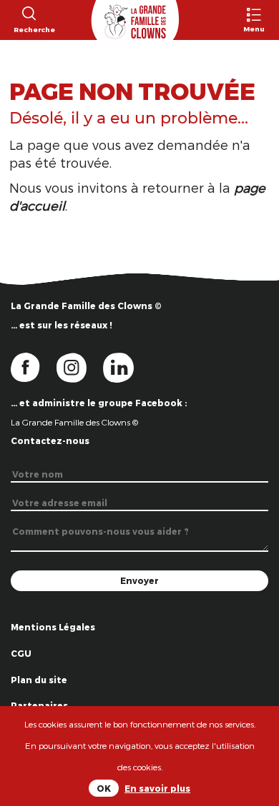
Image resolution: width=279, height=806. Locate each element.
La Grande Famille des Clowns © (74, 422)
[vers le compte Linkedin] (125, 366)
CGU (21, 653)
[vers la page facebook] (34, 366)
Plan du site (39, 680)
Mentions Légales (53, 627)
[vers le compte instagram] (80, 366)
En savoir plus (157, 788)
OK (104, 788)
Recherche (28, 29)
